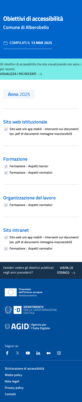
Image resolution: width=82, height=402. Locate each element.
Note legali (12, 381)
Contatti (10, 394)
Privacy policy (14, 387)
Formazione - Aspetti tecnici (29, 166)
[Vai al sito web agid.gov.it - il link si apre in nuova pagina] (27, 326)
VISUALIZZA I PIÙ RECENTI (18, 73)
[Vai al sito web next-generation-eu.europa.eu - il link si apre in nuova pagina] (23, 292)
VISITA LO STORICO (65, 270)
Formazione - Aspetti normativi (31, 172)
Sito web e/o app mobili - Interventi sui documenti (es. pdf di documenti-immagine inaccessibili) (44, 131)
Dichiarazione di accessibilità (24, 368)
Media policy (13, 374)
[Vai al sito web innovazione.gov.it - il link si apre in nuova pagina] (32, 310)
